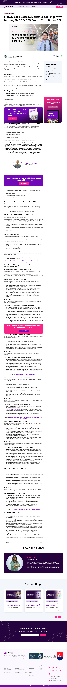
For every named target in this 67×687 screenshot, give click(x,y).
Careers (40, 669)
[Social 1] (54, 668)
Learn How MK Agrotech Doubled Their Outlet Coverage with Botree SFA (52, 78)
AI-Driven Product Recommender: (13, 409)
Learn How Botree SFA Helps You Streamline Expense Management (26, 509)
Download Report (52, 106)
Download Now (12, 118)
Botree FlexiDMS (7, 669)
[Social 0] (50, 668)
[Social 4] (50, 671)
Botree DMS (6, 666)
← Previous (6, 542)
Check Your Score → (47, 2)
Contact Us (41, 668)
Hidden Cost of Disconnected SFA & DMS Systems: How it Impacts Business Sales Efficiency (25, 418)
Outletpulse (16, 668)
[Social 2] (57, 668)
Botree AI (6, 671)
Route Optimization (18, 671)
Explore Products (20, 6)
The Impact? (48, 66)
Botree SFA (6, 668)
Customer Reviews (33, 674)
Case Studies (31, 668)
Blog (30, 666)
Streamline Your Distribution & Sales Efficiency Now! (25, 71)
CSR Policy (45, 685)
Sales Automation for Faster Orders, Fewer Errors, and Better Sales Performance (13, 604)
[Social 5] (54, 671)
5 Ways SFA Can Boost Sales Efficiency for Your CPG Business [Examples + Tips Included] (26, 261)
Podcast (30, 672)
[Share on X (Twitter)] (57, 56)
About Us (41, 666)
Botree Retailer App (8, 672)
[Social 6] (57, 671)
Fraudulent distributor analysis (20, 672)
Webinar (31, 671)
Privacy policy (50, 685)
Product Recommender (19, 666)
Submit (43, 635)
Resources (34, 6)
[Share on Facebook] (54, 56)
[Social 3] (61, 668)
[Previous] (56, 617)
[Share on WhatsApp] (62, 56)
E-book (30, 669)
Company (28, 6)
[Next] (59, 617)
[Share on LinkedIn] (59, 56)
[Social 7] (61, 671)
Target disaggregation (19, 669)
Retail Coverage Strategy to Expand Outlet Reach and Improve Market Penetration (33, 604)
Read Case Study (24, 183)
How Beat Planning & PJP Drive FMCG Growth (26, 466)
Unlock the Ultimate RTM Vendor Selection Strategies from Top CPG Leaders (52, 70)
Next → (41, 542)
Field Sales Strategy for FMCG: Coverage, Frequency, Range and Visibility (52, 604)
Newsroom (31, 675)
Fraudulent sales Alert (19, 674)
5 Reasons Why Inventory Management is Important (25, 374)
